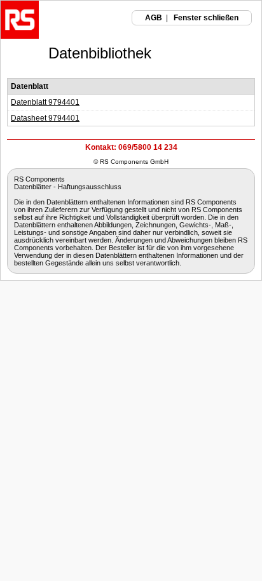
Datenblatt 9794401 (45, 102)
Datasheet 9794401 (45, 118)
